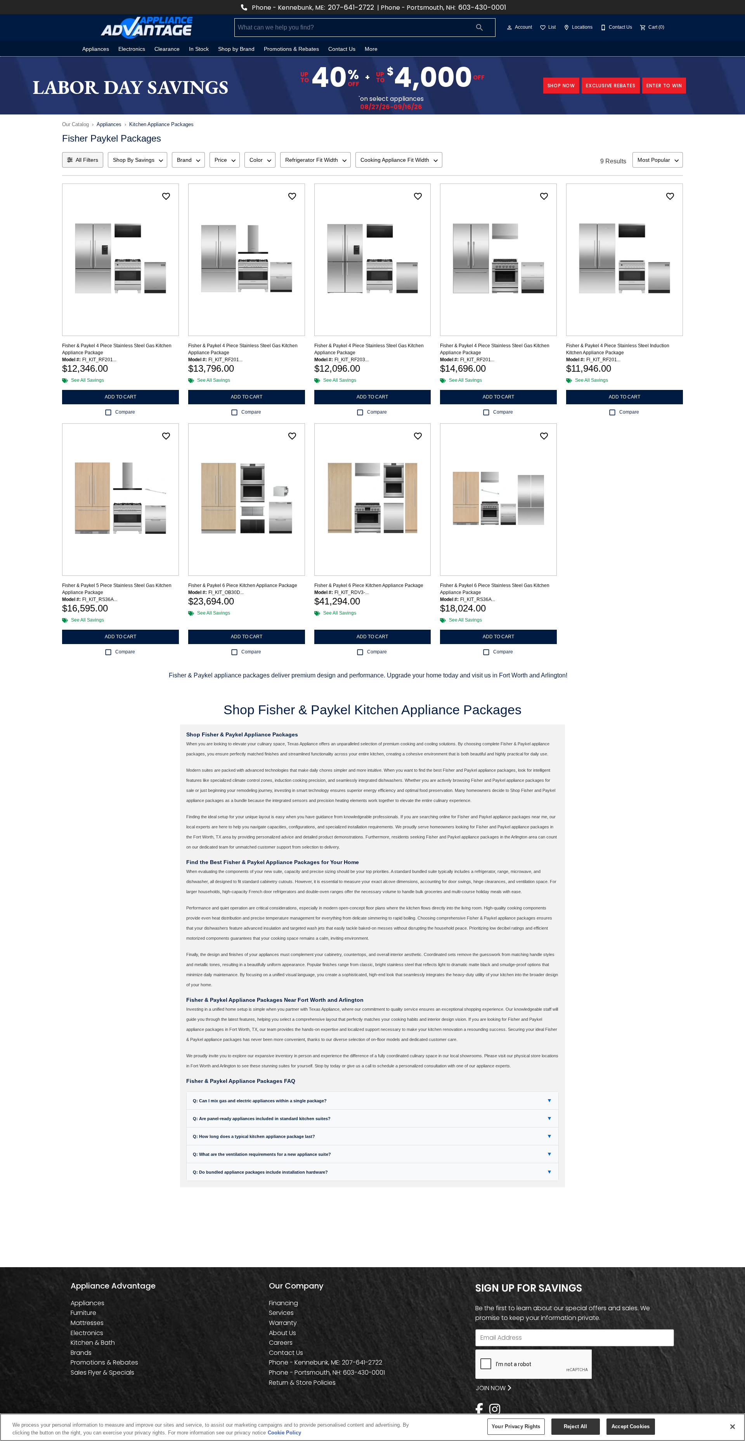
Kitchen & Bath (93, 1342)
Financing (283, 1303)
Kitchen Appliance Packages (161, 124)
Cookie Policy (284, 1433)
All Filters (87, 160)
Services (281, 1312)
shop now (561, 85)
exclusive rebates (611, 85)
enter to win (664, 85)
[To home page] (146, 27)
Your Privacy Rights (516, 1426)
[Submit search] (479, 28)
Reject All (575, 1426)
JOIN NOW (491, 1388)
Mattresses (87, 1322)
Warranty (283, 1322)
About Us (282, 1332)
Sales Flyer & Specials (102, 1372)
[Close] (732, 1426)
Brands (81, 1352)
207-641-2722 (351, 7)
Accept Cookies (631, 1426)
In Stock (199, 49)
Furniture (83, 1312)
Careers (281, 1342)
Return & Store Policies (302, 1382)
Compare (125, 412)
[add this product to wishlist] (166, 196)
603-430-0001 (482, 7)
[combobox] (137, 160)
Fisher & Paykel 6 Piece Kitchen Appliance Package (242, 585)
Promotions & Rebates (291, 49)
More (371, 49)
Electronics (131, 49)
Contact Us (341, 49)
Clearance (167, 49)
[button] (509, 27)
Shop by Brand (236, 49)
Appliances (95, 49)
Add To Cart (120, 397)
